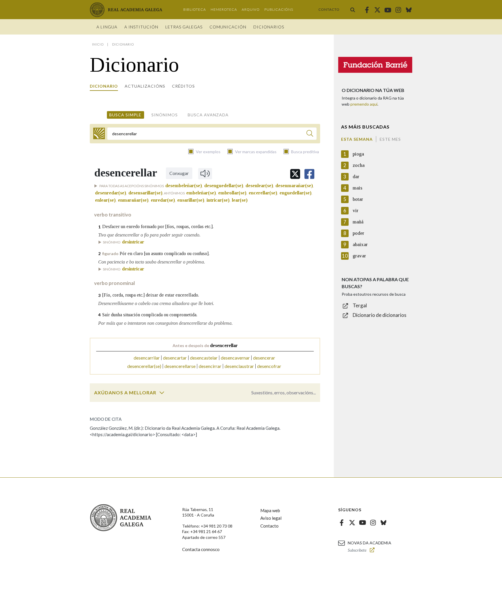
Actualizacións (145, 86)
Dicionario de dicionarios (379, 315)
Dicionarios (268, 26)
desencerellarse (180, 366)
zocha (359, 165)
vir (355, 210)
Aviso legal (271, 518)
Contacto (329, 9)
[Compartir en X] (295, 174)
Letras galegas (183, 26)
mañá (358, 222)
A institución (141, 26)
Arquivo (251, 9)
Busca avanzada (208, 114)
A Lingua (106, 26)
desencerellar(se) (144, 366)
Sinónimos (164, 114)
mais (357, 188)
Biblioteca (194, 9)
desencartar (175, 357)
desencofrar (269, 366)
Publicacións (278, 9)
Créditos (183, 86)
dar (356, 176)
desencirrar (210, 366)
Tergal (360, 305)
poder (358, 233)
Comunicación (227, 26)
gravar (359, 256)
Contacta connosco (201, 549)
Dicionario (104, 86)
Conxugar (179, 173)
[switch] (161, 393)
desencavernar (235, 357)
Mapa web (270, 510)
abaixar (360, 244)
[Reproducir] (205, 173)
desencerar (264, 357)
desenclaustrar (239, 366)
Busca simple (125, 114)
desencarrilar (147, 357)
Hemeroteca (224, 9)
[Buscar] (353, 9)
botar (358, 199)
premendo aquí (363, 104)
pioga (358, 154)
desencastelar (204, 357)
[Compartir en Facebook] (309, 174)
